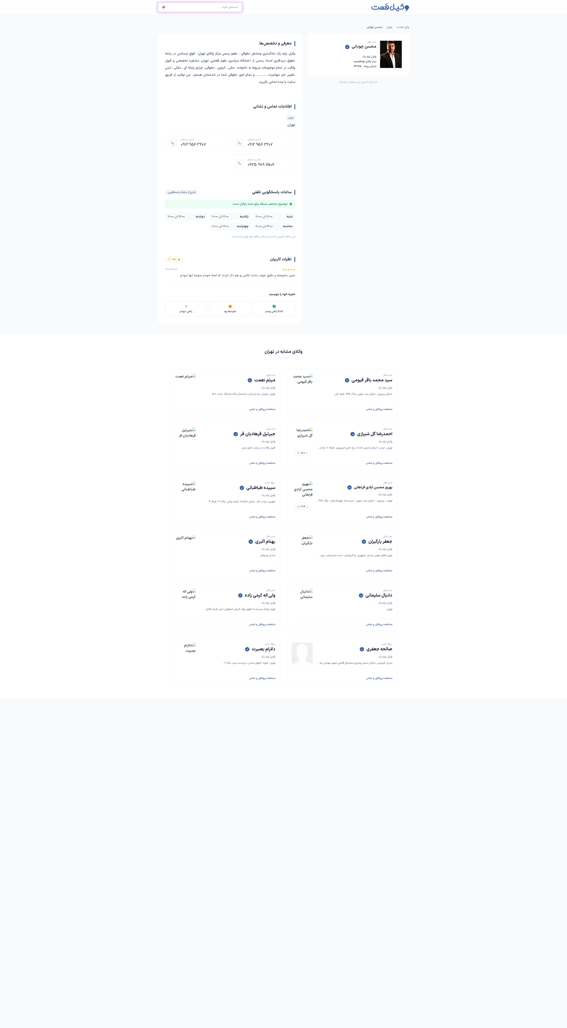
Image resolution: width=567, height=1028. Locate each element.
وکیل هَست (402, 27)
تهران (389, 27)
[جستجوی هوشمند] (163, 7)
